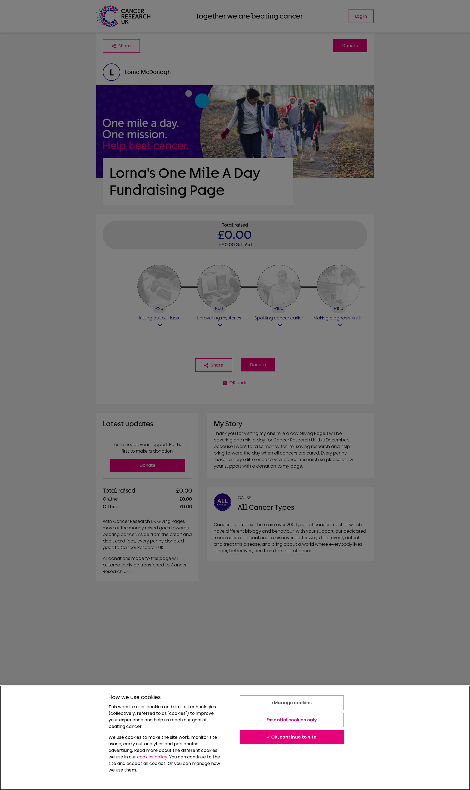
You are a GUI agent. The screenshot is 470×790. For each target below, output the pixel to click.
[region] (235, 737)
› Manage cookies (292, 703)
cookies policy (152, 757)
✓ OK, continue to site (292, 737)
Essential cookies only (292, 720)
